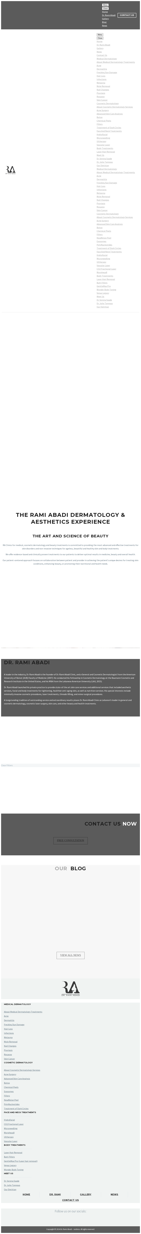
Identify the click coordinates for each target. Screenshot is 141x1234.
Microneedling (103, 138)
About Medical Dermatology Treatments (116, 62)
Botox (99, 117)
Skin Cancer (102, 100)
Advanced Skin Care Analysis (110, 113)
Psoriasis (101, 93)
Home (105, 11)
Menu (105, 5)
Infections (101, 79)
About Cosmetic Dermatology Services (115, 106)
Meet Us (100, 155)
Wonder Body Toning (106, 289)
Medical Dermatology (107, 58)
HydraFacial (102, 134)
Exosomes (101, 241)
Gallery (105, 18)
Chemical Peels (104, 120)
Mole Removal (103, 86)
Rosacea (101, 96)
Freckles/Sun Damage (107, 72)
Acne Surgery (103, 110)
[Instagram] (10, 15)
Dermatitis (102, 69)
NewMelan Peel (104, 237)
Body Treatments (105, 148)
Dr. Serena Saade (104, 158)
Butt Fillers (102, 282)
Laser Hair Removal (106, 151)
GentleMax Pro (104, 286)
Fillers (100, 124)
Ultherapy (101, 141)
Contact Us (102, 55)
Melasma (101, 82)
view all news (70, 955)
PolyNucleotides (104, 244)
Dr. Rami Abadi (109, 15)
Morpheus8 (102, 272)
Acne (99, 65)
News (104, 25)
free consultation (70, 840)
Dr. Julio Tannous (105, 162)
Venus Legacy (103, 293)
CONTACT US (127, 15)
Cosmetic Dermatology (108, 103)
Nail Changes (103, 89)
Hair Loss (101, 75)
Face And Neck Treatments (109, 131)
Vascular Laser (103, 144)
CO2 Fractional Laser (106, 269)
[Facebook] (5, 15)
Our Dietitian (103, 165)
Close (105, 8)
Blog (104, 22)
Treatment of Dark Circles (109, 127)
